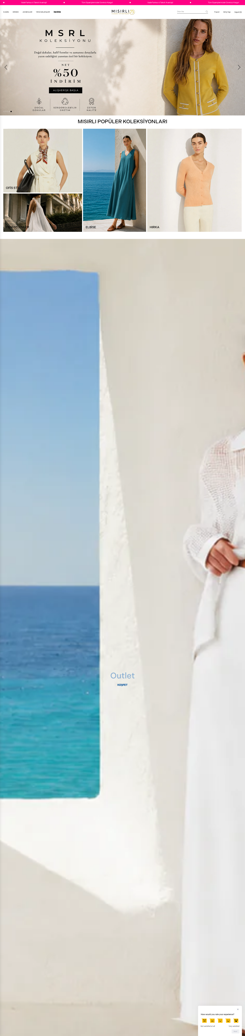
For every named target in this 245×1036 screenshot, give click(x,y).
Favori (216, 12)
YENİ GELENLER (43, 12)
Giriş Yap (227, 12)
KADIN (6, 12)
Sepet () (238, 12)
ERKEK (16, 12)
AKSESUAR (27, 12)
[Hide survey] (237, 1009)
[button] (4, 111)
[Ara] (207, 11)
